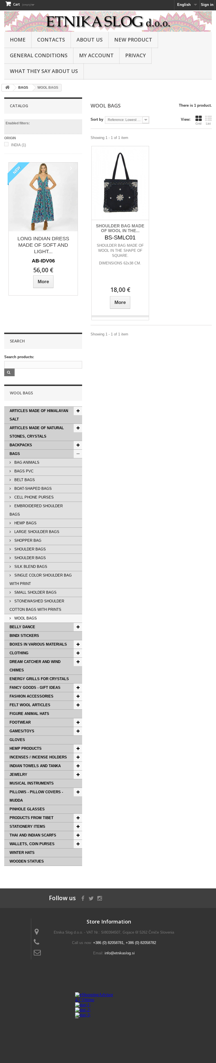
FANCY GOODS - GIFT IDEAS (35, 687)
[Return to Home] (7, 87)
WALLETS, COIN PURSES (32, 844)
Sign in (207, 5)
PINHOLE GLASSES (27, 809)
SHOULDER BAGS (29, 549)
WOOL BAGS (25, 618)
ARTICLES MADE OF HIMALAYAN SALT (39, 415)
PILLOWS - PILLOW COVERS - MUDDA (36, 796)
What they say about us (44, 71)
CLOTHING (19, 653)
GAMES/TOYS (22, 731)
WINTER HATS (22, 853)
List (208, 123)
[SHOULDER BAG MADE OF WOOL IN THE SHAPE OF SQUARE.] (120, 183)
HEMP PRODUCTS (26, 748)
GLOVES (17, 740)
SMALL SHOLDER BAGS (35, 592)
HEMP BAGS (25, 523)
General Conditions (39, 55)
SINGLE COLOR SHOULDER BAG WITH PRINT (41, 579)
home (18, 39)
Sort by (97, 119)
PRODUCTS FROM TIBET (31, 818)
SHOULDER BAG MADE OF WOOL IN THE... (120, 228)
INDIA (18, 145)
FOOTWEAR (20, 722)
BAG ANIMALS (26, 462)
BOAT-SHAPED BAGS (32, 488)
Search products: (19, 357)
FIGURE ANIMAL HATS (29, 714)
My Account (96, 55)
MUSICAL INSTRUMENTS (32, 783)
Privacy (135, 55)
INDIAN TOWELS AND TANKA (35, 766)
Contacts (51, 39)
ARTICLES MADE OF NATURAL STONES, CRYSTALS (37, 432)
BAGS (15, 454)
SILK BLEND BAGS (30, 566)
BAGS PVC (23, 471)
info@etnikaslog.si (120, 953)
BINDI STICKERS (24, 636)
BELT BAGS (24, 480)
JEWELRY (18, 774)
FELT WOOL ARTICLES (30, 705)
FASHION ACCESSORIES (31, 696)
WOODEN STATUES (27, 861)
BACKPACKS (21, 445)
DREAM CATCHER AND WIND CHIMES (35, 666)
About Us (89, 39)
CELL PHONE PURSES (33, 497)
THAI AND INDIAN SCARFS (33, 835)
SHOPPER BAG (27, 540)
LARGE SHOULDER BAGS (36, 532)
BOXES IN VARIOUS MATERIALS (38, 644)
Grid (198, 123)
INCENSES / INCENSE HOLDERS (38, 757)
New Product (133, 39)
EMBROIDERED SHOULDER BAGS (36, 510)
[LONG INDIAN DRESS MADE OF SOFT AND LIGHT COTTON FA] (43, 197)
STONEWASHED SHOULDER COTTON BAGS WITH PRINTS (37, 605)
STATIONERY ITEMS (27, 826)
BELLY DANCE (22, 627)
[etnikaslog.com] (108, 21)
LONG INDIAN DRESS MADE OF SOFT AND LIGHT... (43, 245)
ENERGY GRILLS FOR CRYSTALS (39, 679)
